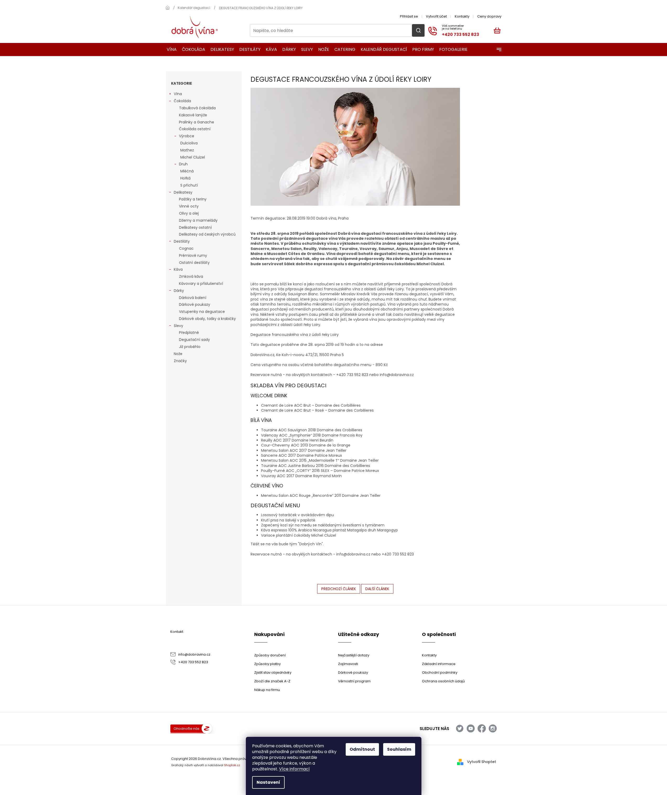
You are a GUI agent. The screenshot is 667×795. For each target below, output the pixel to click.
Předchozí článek (338, 588)
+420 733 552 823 (193, 662)
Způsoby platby (267, 663)
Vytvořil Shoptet (481, 761)
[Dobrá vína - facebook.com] (482, 728)
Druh (183, 164)
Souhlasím (399, 749)
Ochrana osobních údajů (443, 681)
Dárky (179, 290)
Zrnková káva (191, 276)
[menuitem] (170, 49)
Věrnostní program (354, 681)
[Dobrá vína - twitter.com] (459, 728)
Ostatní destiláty (194, 262)
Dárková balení (192, 297)
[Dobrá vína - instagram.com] (493, 728)
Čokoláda (182, 101)
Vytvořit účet (436, 16)
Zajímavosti (348, 663)
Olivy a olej (189, 213)
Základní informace (438, 663)
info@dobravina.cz (194, 654)
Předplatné (189, 332)
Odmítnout (362, 749)
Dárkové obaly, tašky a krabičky (207, 318)
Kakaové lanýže (193, 115)
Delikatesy (183, 192)
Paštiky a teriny (193, 199)
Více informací (294, 769)
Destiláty (182, 241)
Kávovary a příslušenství (201, 283)
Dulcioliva (189, 143)
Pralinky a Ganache (196, 122)
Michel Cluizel (192, 157)
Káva (178, 269)
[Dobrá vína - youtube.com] (471, 728)
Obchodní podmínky (439, 672)
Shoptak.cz (232, 765)
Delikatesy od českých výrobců (207, 234)
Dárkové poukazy (194, 304)
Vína (178, 93)
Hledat (418, 30)
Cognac (186, 248)
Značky (180, 360)
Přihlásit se (409, 16)
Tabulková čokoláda (197, 108)
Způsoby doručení (270, 655)
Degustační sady (194, 339)
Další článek (377, 588)
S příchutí (189, 185)
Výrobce (186, 136)
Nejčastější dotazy (353, 655)
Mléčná (187, 171)
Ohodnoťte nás (186, 728)
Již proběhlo (189, 346)
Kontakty (462, 16)
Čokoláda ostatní (194, 129)
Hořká (185, 178)
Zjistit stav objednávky (272, 672)
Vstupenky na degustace (202, 311)
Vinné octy (189, 206)
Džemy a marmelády (198, 220)
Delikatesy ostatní (195, 227)
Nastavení (268, 782)
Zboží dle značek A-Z (272, 681)
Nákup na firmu (267, 689)
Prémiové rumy (193, 255)
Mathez (187, 150)
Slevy (178, 325)
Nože (178, 353)
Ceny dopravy (489, 16)
